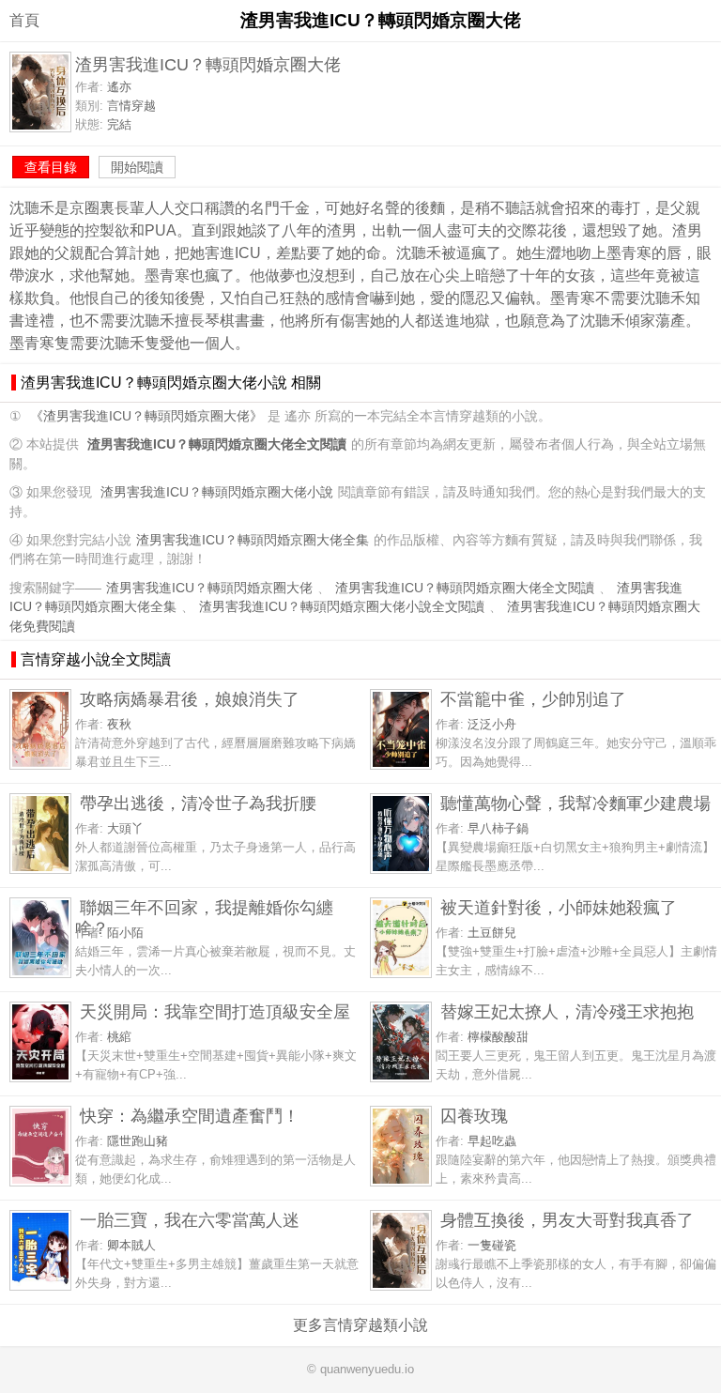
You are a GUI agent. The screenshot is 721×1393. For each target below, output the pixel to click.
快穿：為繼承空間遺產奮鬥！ (189, 1115)
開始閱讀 (137, 167)
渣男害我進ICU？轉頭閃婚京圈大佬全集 (252, 540)
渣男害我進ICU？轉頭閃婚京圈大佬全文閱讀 (464, 588)
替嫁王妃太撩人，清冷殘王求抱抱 (567, 1011)
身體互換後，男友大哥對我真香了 (567, 1220)
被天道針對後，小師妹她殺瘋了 (558, 907)
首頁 (24, 20)
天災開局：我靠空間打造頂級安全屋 (215, 1011)
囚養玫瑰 (474, 1115)
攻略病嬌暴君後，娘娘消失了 (189, 699)
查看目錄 (50, 167)
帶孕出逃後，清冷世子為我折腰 (198, 803)
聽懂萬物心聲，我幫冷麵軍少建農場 (575, 803)
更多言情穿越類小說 (360, 1325)
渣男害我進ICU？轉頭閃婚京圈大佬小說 (216, 492)
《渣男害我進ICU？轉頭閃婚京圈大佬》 (146, 416)
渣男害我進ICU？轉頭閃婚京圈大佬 (209, 588)
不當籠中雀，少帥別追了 (533, 699)
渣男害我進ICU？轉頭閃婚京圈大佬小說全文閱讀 (341, 607)
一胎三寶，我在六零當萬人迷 (189, 1220)
